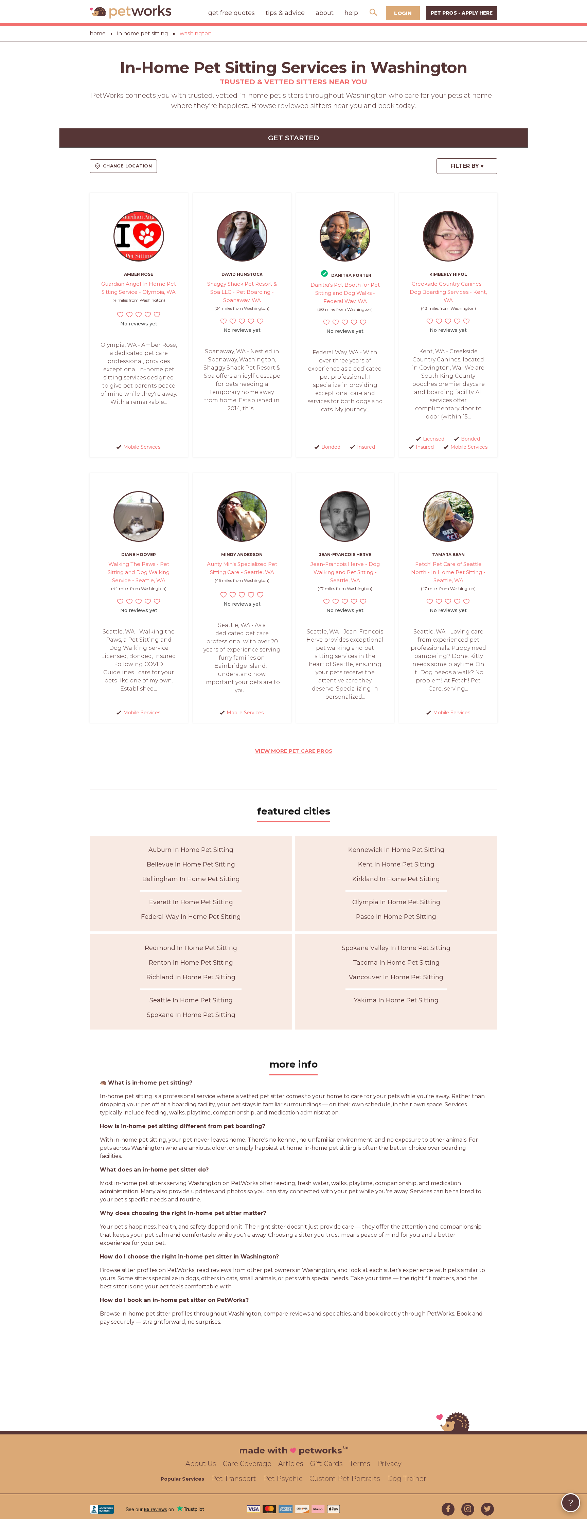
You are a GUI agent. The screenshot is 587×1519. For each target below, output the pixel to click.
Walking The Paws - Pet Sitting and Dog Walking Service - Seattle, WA (139, 572)
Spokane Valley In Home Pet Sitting (396, 948)
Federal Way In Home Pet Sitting (191, 917)
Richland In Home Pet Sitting (190, 977)
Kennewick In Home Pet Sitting (396, 850)
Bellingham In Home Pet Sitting (191, 879)
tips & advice (285, 13)
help (351, 13)
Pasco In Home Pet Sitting (396, 917)
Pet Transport (233, 1479)
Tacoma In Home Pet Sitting (396, 962)
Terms (360, 1464)
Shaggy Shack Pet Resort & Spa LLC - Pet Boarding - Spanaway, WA (242, 292)
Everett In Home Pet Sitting (191, 902)
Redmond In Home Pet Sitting (191, 948)
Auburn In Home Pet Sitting (190, 850)
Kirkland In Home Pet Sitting (396, 879)
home (98, 33)
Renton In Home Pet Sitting (191, 962)
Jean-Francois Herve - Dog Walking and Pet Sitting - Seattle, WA (345, 572)
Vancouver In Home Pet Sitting (396, 977)
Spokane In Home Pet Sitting (191, 1015)
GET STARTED (293, 138)
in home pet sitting (142, 33)
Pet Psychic (283, 1479)
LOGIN (403, 13)
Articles (290, 1464)
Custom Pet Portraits (344, 1479)
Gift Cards (326, 1464)
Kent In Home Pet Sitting (396, 864)
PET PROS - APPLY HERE (462, 13)
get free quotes (231, 13)
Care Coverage (247, 1464)
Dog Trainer (406, 1479)
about (325, 13)
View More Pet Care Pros (293, 751)
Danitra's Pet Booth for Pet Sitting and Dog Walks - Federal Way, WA (345, 293)
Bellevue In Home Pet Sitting (191, 864)
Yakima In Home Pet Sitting (396, 1000)
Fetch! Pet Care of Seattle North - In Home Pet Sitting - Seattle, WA (448, 572)
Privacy (389, 1464)
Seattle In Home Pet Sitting (191, 1000)
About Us (200, 1464)
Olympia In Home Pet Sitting (396, 902)
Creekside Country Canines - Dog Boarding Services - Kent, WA (448, 292)
